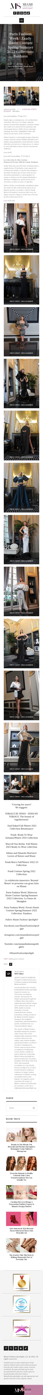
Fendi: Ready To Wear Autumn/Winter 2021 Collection (21, 836)
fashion (11, 959)
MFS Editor (16, 111)
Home (9, 64)
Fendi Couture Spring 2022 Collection (21, 873)
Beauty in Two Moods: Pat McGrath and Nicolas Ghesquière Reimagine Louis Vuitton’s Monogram (21, 1148)
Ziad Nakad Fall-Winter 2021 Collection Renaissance (21, 827)
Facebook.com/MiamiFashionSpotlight (21, 927)
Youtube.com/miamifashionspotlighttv (21, 945)
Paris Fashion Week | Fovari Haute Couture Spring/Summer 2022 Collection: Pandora (21, 910)
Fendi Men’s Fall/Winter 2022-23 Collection (21, 864)
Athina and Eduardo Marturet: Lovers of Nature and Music (21, 855)
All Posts (20, 64)
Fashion (26, 109)
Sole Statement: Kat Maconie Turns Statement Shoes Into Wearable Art (21, 1231)
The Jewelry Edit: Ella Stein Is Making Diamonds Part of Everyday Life (21, 1257)
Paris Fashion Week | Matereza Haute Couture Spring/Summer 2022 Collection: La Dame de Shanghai (21, 897)
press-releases (19, 959)
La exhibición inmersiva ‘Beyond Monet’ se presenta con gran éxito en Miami (21, 883)
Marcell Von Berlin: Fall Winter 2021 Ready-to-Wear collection (21, 845)
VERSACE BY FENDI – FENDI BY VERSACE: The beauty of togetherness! (21, 816)
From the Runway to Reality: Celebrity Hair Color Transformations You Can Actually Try (21, 1176)
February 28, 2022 (9, 109)
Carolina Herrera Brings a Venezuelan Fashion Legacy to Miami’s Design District (21, 1204)
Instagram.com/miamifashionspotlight (21, 936)
